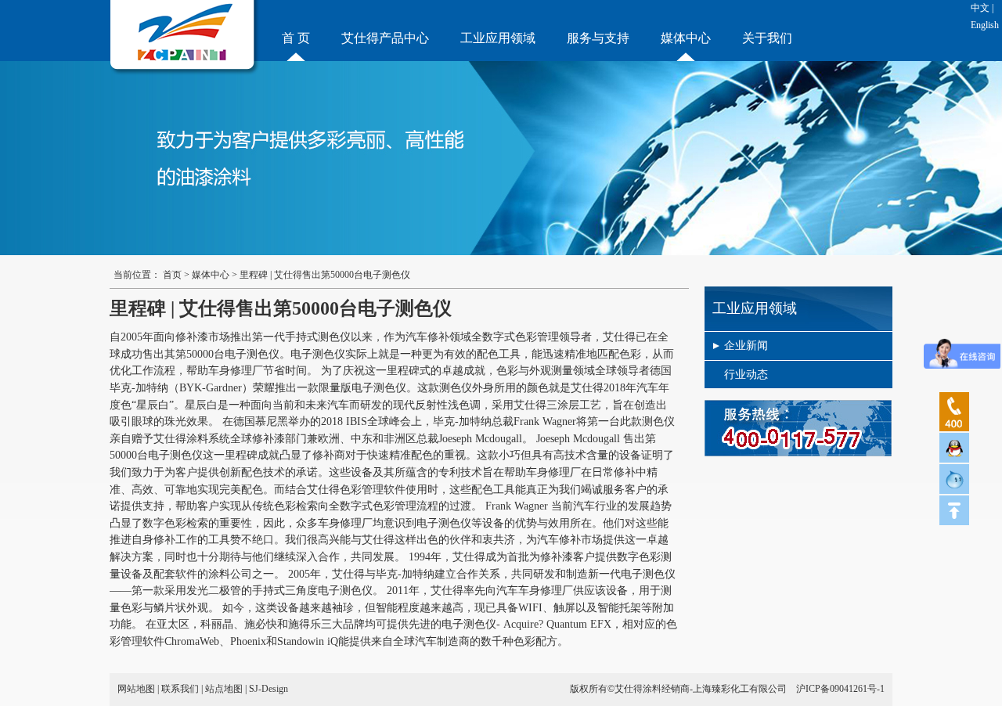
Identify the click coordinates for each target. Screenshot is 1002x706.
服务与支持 (598, 38)
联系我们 (180, 688)
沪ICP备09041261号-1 (840, 688)
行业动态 (746, 374)
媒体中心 (686, 38)
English (985, 25)
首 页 (296, 38)
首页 (172, 274)
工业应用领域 (497, 38)
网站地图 (136, 688)
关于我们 (767, 38)
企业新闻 (746, 345)
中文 (980, 7)
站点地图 (224, 688)
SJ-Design (268, 688)
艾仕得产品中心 (385, 38)
